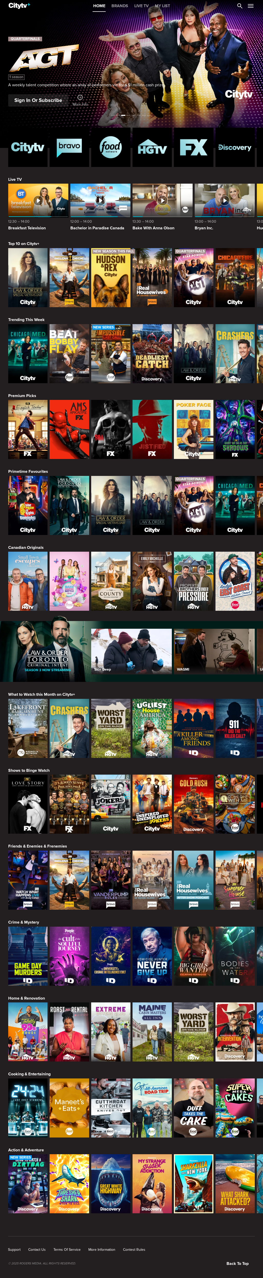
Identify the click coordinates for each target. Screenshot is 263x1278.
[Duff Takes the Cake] (193, 1108)
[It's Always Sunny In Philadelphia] (69, 804)
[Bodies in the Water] (235, 956)
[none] (14, 1249)
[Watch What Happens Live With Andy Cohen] (28, 880)
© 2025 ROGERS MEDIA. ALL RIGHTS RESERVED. (42, 1263)
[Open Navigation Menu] (251, 6)
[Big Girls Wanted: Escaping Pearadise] (193, 956)
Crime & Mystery (23, 922)
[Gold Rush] (193, 804)
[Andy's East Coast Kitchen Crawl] (235, 581)
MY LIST (162, 5)
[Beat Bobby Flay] (69, 353)
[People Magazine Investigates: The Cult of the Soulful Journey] (69, 956)
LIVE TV (141, 5)
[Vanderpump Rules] (110, 880)
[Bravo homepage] (69, 147)
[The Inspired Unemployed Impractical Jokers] (152, 804)
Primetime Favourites (28, 471)
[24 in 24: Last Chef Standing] (28, 1108)
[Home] (19, 6)
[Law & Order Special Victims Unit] (28, 277)
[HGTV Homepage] (152, 147)
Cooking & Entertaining (29, 1074)
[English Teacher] (28, 429)
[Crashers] (235, 353)
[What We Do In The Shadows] (235, 429)
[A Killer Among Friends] (193, 728)
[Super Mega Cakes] (235, 1108)
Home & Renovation (26, 998)
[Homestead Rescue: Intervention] (235, 1031)
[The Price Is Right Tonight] (28, 505)
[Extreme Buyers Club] (110, 1031)
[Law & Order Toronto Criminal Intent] (69, 505)
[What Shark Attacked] (235, 1183)
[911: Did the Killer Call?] (235, 728)
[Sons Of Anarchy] (110, 429)
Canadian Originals (26, 547)
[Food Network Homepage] (110, 147)
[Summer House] (235, 880)
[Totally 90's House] (28, 1031)
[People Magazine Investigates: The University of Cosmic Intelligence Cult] (110, 956)
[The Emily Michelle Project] (152, 581)
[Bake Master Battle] (69, 581)
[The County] (110, 581)
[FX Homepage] (193, 147)
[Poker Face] (193, 429)
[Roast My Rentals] (69, 1031)
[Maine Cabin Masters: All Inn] (152, 1031)
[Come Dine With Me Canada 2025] (235, 804)
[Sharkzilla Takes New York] (193, 1183)
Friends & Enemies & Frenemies (37, 846)
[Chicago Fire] (235, 277)
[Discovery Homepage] (235, 147)
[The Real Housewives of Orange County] (152, 277)
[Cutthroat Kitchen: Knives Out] (110, 1108)
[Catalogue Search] (240, 6)
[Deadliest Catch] (152, 353)
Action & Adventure (26, 1150)
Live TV (15, 179)
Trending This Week (26, 319)
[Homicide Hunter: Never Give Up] (152, 956)
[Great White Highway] (110, 1183)
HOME (99, 5)
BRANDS (119, 5)
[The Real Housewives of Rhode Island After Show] (193, 880)
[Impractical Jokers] (110, 804)
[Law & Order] (193, 353)
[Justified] (152, 429)
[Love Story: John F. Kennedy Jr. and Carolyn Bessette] (28, 804)
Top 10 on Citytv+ (23, 243)
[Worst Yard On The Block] (110, 728)
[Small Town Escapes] (28, 581)
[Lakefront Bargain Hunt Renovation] (28, 728)
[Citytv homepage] (28, 147)
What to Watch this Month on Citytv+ (41, 694)
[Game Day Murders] (28, 956)
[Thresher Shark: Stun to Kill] (69, 1183)
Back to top (238, 1263)
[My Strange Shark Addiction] (152, 1183)
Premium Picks (22, 395)
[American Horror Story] (69, 429)
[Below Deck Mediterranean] (69, 277)
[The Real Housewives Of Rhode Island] (152, 880)
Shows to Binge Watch (29, 770)
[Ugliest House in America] (152, 728)
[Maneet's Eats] (69, 1108)
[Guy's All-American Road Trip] (152, 1108)
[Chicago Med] (28, 353)
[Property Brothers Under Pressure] (193, 581)
